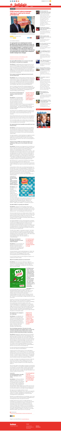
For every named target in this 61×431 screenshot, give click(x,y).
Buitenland (17, 6)
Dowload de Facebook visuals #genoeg (17, 58)
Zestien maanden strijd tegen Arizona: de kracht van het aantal (45, 37)
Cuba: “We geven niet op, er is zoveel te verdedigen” (45, 61)
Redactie (37, 425)
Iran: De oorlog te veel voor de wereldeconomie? (45, 44)
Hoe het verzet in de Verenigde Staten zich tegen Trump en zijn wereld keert (45, 12)
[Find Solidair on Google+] (14, 1)
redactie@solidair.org (25, 419)
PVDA (15, 37)
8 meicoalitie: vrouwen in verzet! (45, 78)
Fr (50, 4)
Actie (22, 6)
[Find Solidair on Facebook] (12, 1)
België (12, 6)
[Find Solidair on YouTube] (16, 1)
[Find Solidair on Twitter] (10, 1)
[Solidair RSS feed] (18, 1)
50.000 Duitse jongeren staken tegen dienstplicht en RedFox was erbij (45, 28)
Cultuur (31, 6)
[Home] (14, 424)
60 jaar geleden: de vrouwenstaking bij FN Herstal (44, 92)
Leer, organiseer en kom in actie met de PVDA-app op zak (45, 51)
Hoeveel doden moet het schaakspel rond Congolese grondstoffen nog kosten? (45, 68)
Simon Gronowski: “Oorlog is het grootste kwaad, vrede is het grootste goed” (45, 101)
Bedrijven (26, 6)
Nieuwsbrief (38, 427)
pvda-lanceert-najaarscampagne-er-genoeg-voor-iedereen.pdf (21, 413)
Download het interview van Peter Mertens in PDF (18, 56)
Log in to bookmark (10, 416)
